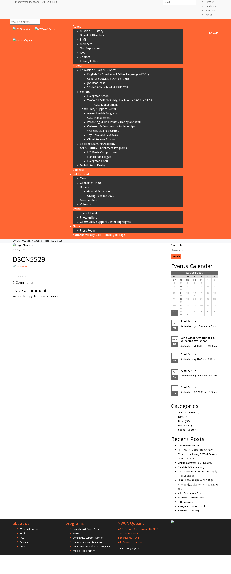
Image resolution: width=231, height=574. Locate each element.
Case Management (106, 104)
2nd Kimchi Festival (188, 446)
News (76, 226)
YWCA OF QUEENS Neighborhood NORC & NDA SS (119, 100)
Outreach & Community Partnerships (111, 126)
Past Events (184, 426)
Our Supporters (90, 48)
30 (194, 280)
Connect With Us (90, 183)
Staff (83, 39)
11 (181, 293)
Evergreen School (98, 96)
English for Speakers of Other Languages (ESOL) (118, 74)
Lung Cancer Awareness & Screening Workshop (197, 339)
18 (181, 299)
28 (181, 280)
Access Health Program (102, 113)
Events (77, 209)
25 (181, 305)
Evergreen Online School (191, 506)
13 (194, 293)
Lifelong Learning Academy (97, 143)
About (77, 26)
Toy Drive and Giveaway (102, 135)
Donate (84, 187)
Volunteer (86, 204)
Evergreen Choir (97, 161)
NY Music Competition (102, 152)
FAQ (82, 52)
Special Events (89, 213)
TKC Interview (185, 502)
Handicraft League (99, 157)
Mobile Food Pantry (93, 165)
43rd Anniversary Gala (189, 493)
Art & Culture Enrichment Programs (103, 148)
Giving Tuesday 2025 (100, 196)
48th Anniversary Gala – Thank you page (99, 235)
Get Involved (81, 174)
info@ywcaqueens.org (27, 2)
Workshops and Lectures (103, 130)
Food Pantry (188, 321)
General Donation (98, 191)
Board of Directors (92, 35)
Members (86, 44)
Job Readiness (96, 83)
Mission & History (91, 31)
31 (201, 280)
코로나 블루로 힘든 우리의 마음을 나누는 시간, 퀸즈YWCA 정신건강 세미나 (198, 484)
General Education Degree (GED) (108, 78)
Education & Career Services (98, 70)
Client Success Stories (101, 139)
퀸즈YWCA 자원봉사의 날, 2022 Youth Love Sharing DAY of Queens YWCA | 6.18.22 (197, 454)
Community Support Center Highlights (105, 222)
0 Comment (21, 277)
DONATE (213, 33)
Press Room (87, 230)
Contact (85, 57)
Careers (85, 178)
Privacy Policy (89, 61)
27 (174, 280)
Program (78, 65)
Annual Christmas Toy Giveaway (195, 463)
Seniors (85, 91)
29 (187, 280)
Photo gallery (88, 217)
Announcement (186, 413)
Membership (88, 200)
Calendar (78, 170)
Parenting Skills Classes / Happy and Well (114, 122)
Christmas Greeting (188, 511)
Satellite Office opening (191, 467)
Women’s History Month (191, 498)
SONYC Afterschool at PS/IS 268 (107, 87)
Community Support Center (98, 109)
